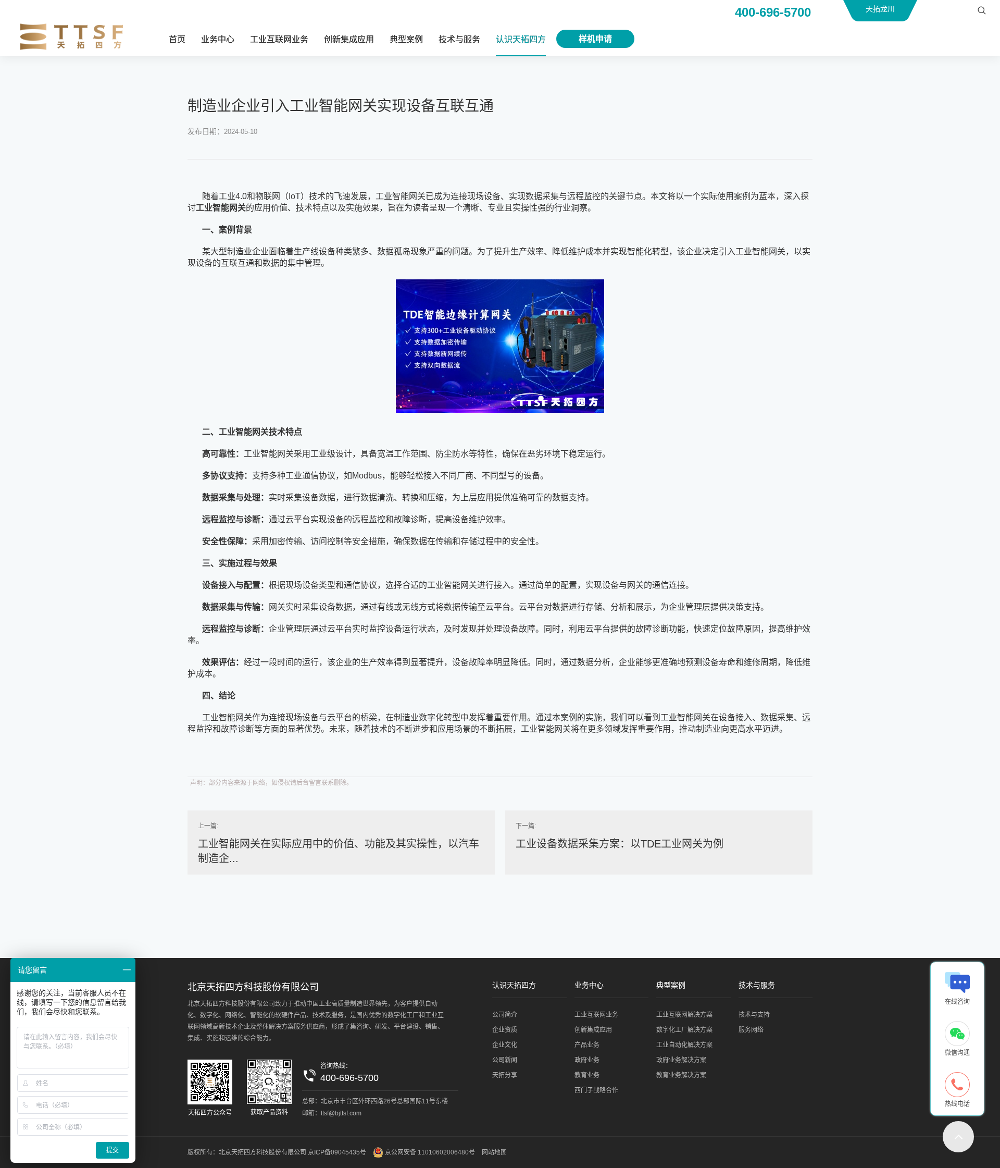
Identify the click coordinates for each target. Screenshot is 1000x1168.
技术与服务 (459, 39)
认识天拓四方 (521, 39)
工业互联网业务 (279, 39)
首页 (177, 39)
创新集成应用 (349, 39)
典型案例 (406, 39)
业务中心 (217, 39)
